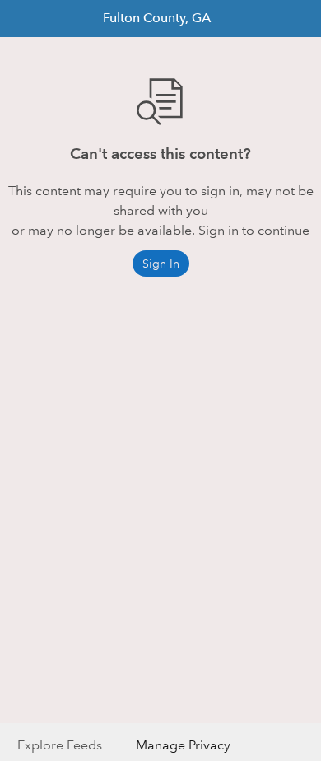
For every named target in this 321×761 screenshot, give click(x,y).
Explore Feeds (59, 745)
